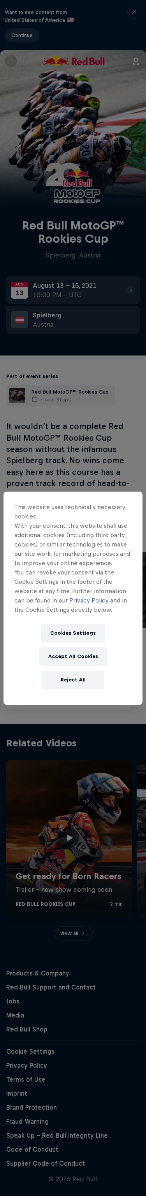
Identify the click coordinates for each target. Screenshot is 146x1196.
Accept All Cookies (73, 656)
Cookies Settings (73, 633)
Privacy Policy (89, 600)
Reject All (73, 680)
